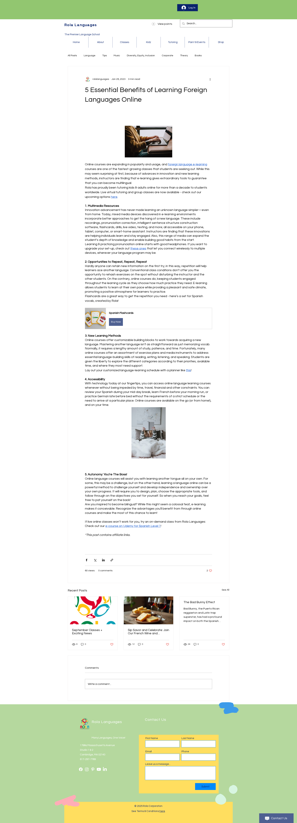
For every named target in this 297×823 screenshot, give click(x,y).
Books (198, 55)
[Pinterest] (92, 769)
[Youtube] (98, 769)
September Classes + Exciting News (87, 631)
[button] (148, 318)
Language (89, 55)
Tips (104, 55)
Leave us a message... (157, 764)
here (162, 811)
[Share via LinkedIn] (103, 560)
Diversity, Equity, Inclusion (141, 55)
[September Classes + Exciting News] (93, 610)
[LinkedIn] (104, 769)
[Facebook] (80, 769)
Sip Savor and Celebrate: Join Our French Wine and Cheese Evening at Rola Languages (148, 631)
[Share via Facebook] (86, 560)
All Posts (72, 55)
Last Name (188, 738)
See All (225, 590)
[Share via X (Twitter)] (95, 560)
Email (148, 751)
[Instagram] (86, 769)
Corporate (167, 55)
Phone (185, 751)
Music (117, 55)
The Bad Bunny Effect (199, 602)
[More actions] (210, 79)
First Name (151, 738)
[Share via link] (111, 560)
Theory (184, 55)
